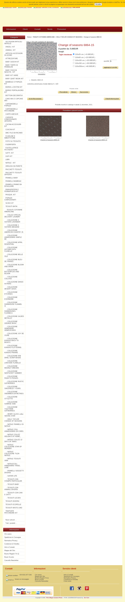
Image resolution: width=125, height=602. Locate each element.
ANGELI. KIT (10, 47)
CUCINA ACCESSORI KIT (12, 125)
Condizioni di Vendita (11, 544)
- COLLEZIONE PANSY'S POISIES (11, 377)
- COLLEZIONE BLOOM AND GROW (14, 265)
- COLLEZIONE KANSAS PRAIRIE (11, 351)
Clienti (25, 29)
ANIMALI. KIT (10, 50)
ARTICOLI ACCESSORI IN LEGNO (13, 54)
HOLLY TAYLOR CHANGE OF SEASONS (69, 37)
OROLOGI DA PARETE (13, 166)
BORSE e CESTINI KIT (13, 87)
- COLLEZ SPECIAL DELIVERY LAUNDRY (12, 216)
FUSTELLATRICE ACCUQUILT (11, 149)
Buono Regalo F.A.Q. (11, 554)
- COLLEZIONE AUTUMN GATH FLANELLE (10, 249)
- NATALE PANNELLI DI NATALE (14, 425)
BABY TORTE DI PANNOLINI (11, 66)
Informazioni (11, 29)
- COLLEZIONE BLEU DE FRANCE (13, 260)
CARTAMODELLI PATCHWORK (11, 110)
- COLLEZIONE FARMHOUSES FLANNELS (10, 311)
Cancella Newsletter (11, 560)
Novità (49, 29)
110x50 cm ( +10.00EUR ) (85, 57)
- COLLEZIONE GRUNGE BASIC (10, 322)
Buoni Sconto (9, 557)
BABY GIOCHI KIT (12, 62)
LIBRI (7, 159)
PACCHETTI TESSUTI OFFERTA (13, 173)
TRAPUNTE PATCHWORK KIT (10, 512)
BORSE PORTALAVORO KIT (13, 91)
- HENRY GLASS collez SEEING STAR (13, 415)
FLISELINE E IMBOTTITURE (9, 137)
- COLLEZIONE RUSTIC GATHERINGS (14, 382)
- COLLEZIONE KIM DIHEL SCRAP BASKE (12, 357)
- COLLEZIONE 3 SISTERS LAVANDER (12, 221)
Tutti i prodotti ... (11, 523)
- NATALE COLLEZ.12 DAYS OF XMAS (13, 440)
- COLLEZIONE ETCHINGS (10, 293)
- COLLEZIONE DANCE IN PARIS (13, 283)
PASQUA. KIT (10, 195)
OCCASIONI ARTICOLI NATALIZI (13, 42)
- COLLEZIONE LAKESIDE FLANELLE (12, 362)
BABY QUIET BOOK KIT (14, 79)
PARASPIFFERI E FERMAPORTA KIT (11, 190)
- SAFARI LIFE (11, 476)
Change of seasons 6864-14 (97, 140)
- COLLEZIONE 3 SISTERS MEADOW (11, 226)
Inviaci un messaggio (22, 579)
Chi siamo (7, 534)
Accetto (98, 4)
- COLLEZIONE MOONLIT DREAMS (11, 367)
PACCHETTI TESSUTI (13, 169)
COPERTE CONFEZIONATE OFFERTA (10, 119)
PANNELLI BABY (11, 178)
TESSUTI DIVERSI (12, 501)
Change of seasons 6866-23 (49, 140)
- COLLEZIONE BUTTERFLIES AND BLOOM (11, 271)
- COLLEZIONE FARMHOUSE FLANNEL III (13, 304)
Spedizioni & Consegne (12, 537)
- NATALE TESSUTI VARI (12, 459)
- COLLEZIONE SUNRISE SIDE (10, 403)
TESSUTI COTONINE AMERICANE (43, 37)
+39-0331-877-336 (25, 575)
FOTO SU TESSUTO (13, 141)
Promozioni (61, 29)
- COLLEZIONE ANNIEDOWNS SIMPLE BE (13, 237)
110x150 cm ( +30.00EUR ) (85, 63)
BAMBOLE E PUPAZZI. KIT (13, 83)
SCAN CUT (9, 203)
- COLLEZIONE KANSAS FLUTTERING (12, 346)
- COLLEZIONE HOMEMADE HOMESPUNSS (10, 328)
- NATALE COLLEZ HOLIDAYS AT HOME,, (12, 435)
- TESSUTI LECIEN (13, 498)
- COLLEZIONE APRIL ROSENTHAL (13, 243)
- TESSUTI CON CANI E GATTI (13, 493)
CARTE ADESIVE (11, 114)
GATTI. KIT (9, 153)
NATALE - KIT (10, 163)
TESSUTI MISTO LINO (13, 508)
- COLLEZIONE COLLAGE (10, 278)
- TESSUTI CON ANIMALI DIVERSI (11, 488)
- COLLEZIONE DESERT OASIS (10, 288)
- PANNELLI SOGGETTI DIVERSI (14, 472)
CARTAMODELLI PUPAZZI (11, 105)
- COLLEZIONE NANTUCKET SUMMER (13, 372)
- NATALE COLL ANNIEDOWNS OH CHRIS (13, 430)
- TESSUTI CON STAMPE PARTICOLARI (13, 480)
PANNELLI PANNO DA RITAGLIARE (13, 185)
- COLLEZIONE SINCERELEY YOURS (12, 387)
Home (29, 37)
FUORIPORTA (10, 144)
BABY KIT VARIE (11, 75)
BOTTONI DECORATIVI (14, 95)
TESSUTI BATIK (11, 206)
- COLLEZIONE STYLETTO (10, 398)
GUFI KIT (8, 156)
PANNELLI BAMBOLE (13, 181)
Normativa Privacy (10, 540)
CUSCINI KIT (10, 129)
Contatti (38, 29)
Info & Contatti (9, 547)
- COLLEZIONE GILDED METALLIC (14, 317)
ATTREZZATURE (11, 58)
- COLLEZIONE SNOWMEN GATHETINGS (14, 392)
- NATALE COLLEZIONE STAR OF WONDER (13, 446)
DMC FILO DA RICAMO (13, 133)
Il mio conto (67, 581)
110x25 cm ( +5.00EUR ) (84, 54)
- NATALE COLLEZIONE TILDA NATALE (11, 453)
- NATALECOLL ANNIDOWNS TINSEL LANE (12, 465)
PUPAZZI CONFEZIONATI (10, 199)
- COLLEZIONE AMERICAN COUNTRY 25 (13, 231)
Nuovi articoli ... (11, 520)
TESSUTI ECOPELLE (13, 504)
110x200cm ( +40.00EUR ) (85, 66)
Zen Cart (86, 597)
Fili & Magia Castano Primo (54, 597)
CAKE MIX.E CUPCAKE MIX (13, 100)
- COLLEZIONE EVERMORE (10, 298)
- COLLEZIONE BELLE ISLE (13, 255)
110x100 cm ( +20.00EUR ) (85, 60)
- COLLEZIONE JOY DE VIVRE (14, 334)
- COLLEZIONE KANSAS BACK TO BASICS (11, 340)
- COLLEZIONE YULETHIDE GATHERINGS (10, 409)
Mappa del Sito (9, 550)
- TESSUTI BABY (12, 484)
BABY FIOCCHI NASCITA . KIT (10, 71)
